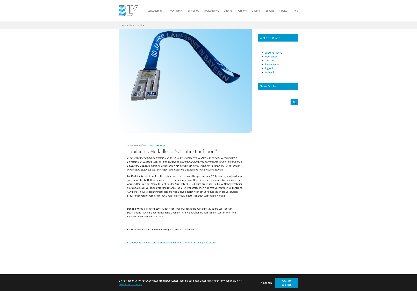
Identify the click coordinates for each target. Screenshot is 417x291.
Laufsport (270, 60)
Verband (269, 72)
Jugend (269, 68)
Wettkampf (271, 56)
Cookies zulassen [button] (287, 282)
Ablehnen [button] (266, 282)
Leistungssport (273, 52)
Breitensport (272, 64)
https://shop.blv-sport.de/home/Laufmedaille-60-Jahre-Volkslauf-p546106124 (171, 242)
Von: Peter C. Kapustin (154, 145)
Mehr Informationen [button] (130, 284)
